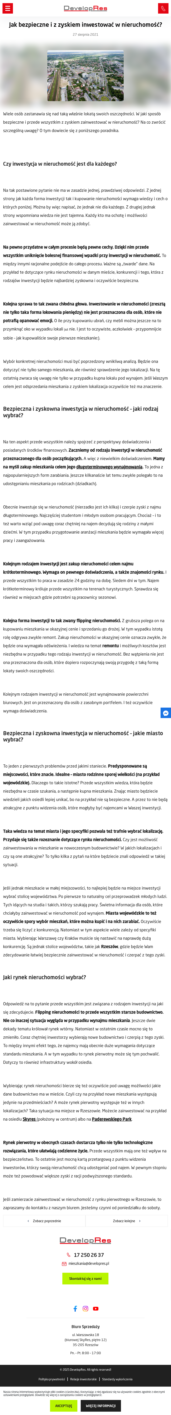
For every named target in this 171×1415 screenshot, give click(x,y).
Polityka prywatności (52, 1379)
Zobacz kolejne (124, 1221)
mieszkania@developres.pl (89, 1263)
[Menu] (8, 8)
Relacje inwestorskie (83, 1379)
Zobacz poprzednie (47, 1221)
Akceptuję (63, 1406)
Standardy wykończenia (117, 1379)
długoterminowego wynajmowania (109, 466)
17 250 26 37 (163, 8)
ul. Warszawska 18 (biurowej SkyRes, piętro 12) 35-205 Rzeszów (86, 1340)
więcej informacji (101, 1406)
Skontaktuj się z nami (85, 1278)
